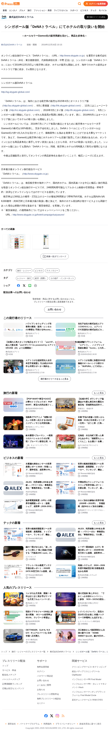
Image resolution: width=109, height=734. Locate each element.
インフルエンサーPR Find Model (86, 679)
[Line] (29, 285)
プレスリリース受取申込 (48, 694)
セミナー (41, 703)
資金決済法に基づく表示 (90, 724)
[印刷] (35, 285)
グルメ (22, 10)
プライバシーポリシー (65, 724)
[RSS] (63, 716)
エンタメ (13, 10)
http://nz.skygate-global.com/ (24, 110)
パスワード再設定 (45, 676)
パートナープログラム (30, 724)
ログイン (41, 671)
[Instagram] (57, 716)
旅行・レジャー (24, 270)
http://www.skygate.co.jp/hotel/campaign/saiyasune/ (38, 215)
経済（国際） (41, 278)
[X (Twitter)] (24, 285)
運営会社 (12, 724)
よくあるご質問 (44, 685)
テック (94, 10)
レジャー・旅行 (24, 278)
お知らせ (41, 689)
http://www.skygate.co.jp (72, 55)
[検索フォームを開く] (79, 3)
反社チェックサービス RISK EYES (87, 700)
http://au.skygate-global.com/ (17, 105)
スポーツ (74, 10)
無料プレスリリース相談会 (49, 698)
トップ (4, 651)
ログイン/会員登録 (97, 4)
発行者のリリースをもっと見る (54, 379)
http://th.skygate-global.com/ (80, 110)
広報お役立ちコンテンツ (13, 688)
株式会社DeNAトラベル (11, 44)
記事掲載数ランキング (12, 684)
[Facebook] (18, 285)
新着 (5, 10)
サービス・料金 (9, 670)
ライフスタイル (61, 10)
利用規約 (48, 724)
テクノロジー (52, 270)
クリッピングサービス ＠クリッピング (89, 667)
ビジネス (84, 10)
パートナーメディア (11, 679)
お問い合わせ (54, 309)
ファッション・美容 (43, 10)
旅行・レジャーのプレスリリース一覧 (28, 651)
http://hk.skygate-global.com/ (66, 105)
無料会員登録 (43, 667)
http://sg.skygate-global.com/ (15, 92)
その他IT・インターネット (62, 278)
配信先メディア (9, 675)
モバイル (103, 10)
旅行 (30, 10)
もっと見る (99, 393)
